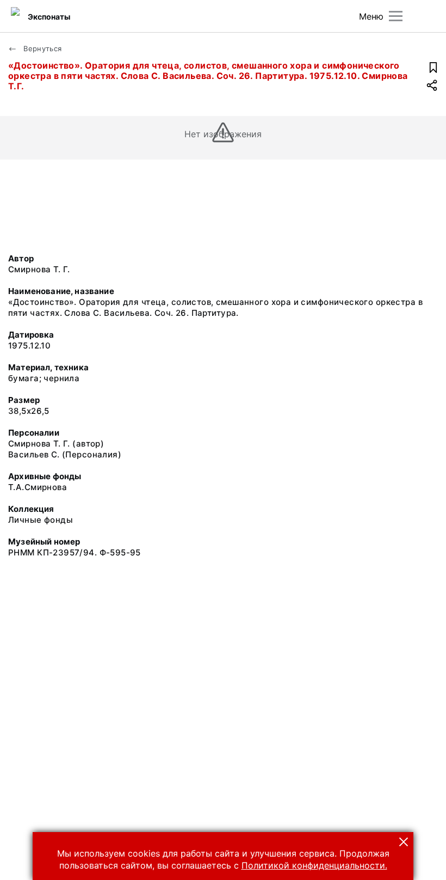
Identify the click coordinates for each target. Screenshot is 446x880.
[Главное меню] (395, 16)
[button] (403, 842)
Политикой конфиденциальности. (314, 865)
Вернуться (41, 48)
